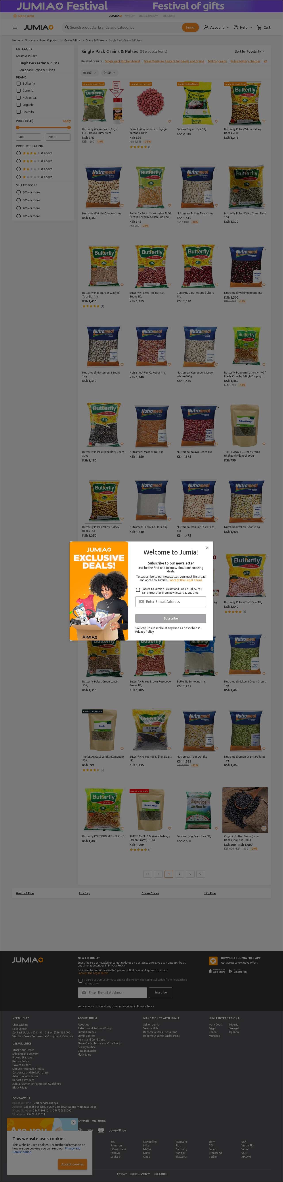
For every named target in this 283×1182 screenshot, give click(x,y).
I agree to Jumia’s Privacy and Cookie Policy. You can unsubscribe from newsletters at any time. (172, 590)
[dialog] (141, 591)
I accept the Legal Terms (185, 580)
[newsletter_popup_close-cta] (207, 547)
